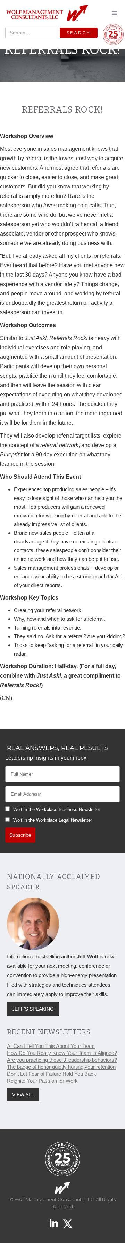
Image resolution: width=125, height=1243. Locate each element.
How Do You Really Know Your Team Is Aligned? (62, 1053)
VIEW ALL (23, 1094)
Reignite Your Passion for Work (42, 1081)
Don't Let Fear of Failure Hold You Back (51, 1074)
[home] (45, 13)
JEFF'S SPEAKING (33, 1009)
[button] (114, 13)
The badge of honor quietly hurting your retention (61, 1067)
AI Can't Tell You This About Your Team (51, 1046)
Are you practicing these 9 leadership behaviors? (62, 1060)
